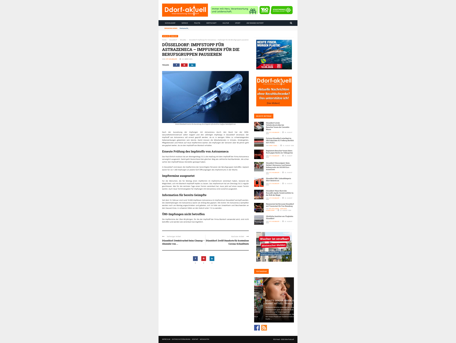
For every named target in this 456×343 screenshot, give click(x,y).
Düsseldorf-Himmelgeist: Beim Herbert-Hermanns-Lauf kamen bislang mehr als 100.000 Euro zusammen (278, 166)
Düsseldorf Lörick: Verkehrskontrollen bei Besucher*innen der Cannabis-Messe (278, 126)
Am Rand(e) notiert (255, 23)
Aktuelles (166, 36)
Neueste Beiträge (263, 116)
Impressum (166, 339)
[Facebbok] (257, 327)
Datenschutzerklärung (181, 339)
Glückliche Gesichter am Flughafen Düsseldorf (279, 217)
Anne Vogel (273, 145)
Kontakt (195, 339)
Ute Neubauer (171, 59)
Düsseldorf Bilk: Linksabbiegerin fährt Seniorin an (278, 179)
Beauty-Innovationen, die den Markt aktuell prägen (273, 302)
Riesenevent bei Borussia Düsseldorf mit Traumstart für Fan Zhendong (280, 205)
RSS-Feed (276, 339)
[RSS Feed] (264, 327)
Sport (237, 23)
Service (185, 23)
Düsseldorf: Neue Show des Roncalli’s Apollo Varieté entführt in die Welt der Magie (279, 193)
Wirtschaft (211, 23)
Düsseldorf (170, 23)
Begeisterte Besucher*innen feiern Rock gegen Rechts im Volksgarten (279, 151)
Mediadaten (204, 339)
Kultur (226, 23)
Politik (197, 23)
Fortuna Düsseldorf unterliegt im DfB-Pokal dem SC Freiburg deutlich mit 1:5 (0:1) (211, 28)
